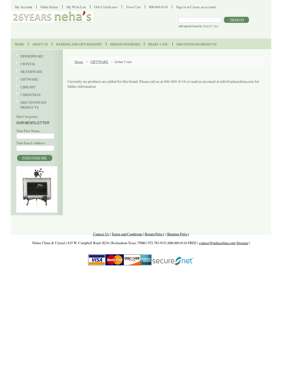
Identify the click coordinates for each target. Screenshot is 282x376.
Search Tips (211, 26)
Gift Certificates (106, 6)
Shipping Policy (178, 233)
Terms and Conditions (127, 233)
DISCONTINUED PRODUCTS (31, 105)
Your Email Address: (31, 142)
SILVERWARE (29, 72)
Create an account (203, 6)
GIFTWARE (27, 79)
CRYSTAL (26, 64)
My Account (23, 6)
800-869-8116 (158, 6)
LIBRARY (28, 87)
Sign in (181, 6)
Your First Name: (28, 130)
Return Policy (154, 233)
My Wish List (76, 6)
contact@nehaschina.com (217, 242)
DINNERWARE (30, 56)
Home (79, 61)
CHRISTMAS (28, 95)
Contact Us (101, 233)
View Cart (133, 6)
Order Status (49, 6)
